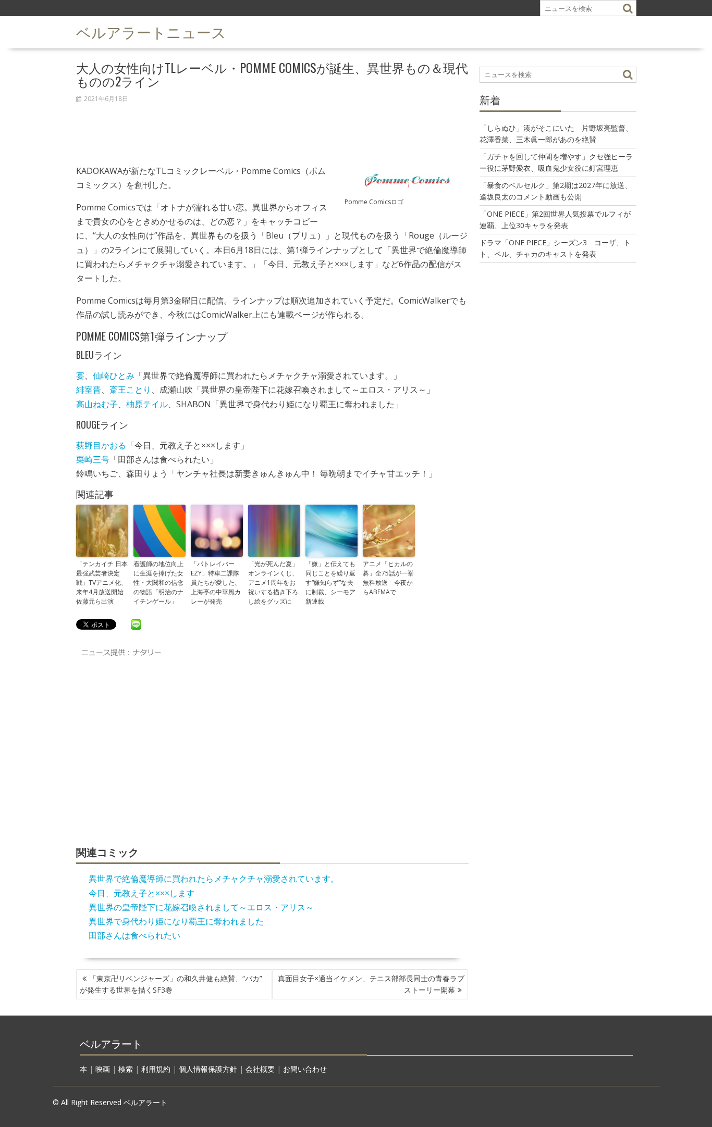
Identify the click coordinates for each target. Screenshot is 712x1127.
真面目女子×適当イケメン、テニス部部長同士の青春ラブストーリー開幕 (371, 984)
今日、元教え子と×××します (141, 893)
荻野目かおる (101, 445)
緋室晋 (88, 389)
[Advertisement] (272, 128)
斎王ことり (130, 389)
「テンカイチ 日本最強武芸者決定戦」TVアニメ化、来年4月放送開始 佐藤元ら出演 (102, 582)
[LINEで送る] (136, 624)
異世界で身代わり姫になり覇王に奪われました (176, 921)
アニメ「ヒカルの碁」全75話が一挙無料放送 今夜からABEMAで (388, 577)
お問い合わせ (305, 1069)
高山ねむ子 (97, 404)
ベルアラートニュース (151, 31)
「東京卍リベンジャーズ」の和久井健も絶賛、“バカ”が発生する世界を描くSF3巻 (171, 984)
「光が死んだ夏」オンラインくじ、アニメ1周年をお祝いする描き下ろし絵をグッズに (273, 582)
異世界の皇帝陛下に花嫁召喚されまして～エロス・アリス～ (201, 907)
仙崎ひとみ (113, 375)
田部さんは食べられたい (134, 935)
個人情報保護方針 (208, 1069)
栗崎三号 (92, 459)
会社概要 (260, 1069)
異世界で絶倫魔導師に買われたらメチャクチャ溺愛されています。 (214, 878)
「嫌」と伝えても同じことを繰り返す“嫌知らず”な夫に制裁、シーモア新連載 (330, 582)
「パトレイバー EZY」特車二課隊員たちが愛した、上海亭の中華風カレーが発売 (216, 582)
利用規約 (155, 1069)
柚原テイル (147, 404)
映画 (102, 1069)
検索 (125, 1069)
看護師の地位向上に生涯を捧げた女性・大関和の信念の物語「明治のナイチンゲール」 (158, 582)
